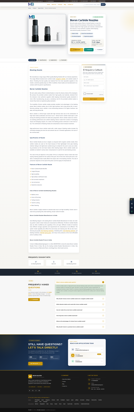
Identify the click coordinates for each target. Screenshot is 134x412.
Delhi (58, 400)
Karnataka (82, 400)
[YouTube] (32, 390)
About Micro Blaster (66, 379)
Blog (63, 383)
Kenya (51, 403)
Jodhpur (76, 400)
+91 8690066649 (50, 1)
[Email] (39, 390)
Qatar (64, 403)
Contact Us (64, 386)
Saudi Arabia (69, 403)
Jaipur (72, 400)
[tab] (32, 60)
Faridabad (63, 400)
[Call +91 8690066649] (131, 203)
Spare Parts (40, 8)
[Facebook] (29, 390)
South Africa (76, 403)
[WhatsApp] (36, 390)
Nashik (36, 401)
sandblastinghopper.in (50, 410)
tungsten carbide (60, 79)
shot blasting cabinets (69, 231)
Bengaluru (48, 400)
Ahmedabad (37, 400)
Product (34, 8)
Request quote (77, 49)
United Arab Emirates (85, 403)
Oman (60, 403)
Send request (93, 99)
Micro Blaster (34, 410)
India (47, 403)
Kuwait (56, 403)
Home (29, 8)
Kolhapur (88, 400)
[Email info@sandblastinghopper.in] (131, 207)
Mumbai (100, 400)
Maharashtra (94, 400)
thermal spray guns (45, 233)
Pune (40, 401)
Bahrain (36, 403)
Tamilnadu (45, 401)
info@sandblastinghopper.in (36, 1)
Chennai (53, 400)
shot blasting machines (47, 231)
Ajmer (42, 400)
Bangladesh (42, 403)
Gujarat (67, 400)
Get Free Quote (34, 363)
